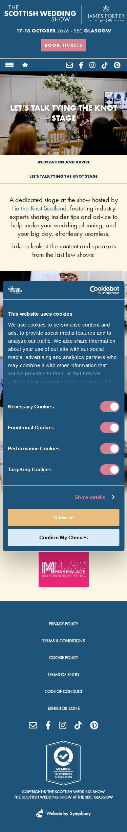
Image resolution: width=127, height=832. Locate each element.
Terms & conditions (63, 640)
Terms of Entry (63, 674)
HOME (25, 64)
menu (9, 65)
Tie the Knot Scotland (39, 208)
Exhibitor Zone (64, 708)
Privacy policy (63, 623)
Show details (90, 497)
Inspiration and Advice (64, 161)
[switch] (109, 427)
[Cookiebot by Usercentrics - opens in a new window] (90, 290)
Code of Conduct (64, 691)
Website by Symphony (68, 813)
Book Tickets (64, 45)
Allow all (64, 517)
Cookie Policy (63, 657)
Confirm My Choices (63, 537)
